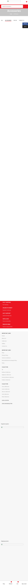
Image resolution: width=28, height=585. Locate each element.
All (2, 370)
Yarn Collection (5, 394)
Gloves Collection (6, 392)
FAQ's (3, 363)
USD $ (24, 27)
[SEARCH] (25, 6)
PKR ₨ (24, 24)
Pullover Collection (6, 372)
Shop (3, 353)
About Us (4, 338)
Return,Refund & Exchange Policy (9, 360)
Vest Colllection (5, 386)
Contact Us (4, 346)
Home (11, 14)
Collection (4, 341)
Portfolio (16, 14)
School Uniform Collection (8, 377)
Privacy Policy (5, 355)
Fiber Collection (5, 397)
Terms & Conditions (6, 358)
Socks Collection (5, 389)
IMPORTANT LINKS (6, 350)
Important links (6, 333)
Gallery (3, 344)
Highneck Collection (6, 375)
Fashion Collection (6, 380)
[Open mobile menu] (1, 2)
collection (5, 384)
